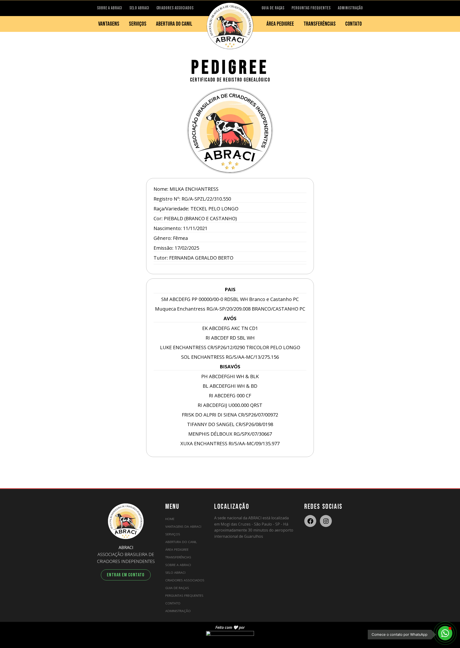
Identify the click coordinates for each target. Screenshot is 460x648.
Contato (172, 603)
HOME (169, 519)
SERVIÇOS (137, 23)
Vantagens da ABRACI (183, 526)
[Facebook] (310, 521)
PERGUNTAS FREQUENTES (311, 8)
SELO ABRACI (139, 8)
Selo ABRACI (175, 572)
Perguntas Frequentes (184, 595)
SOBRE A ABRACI (109, 8)
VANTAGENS (108, 23)
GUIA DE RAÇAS (273, 8)
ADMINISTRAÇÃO (350, 8)
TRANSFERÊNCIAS (320, 23)
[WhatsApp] (445, 633)
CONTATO (353, 23)
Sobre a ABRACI (178, 565)
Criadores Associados (184, 580)
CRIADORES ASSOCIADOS (175, 8)
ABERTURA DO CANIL (174, 23)
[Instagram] (326, 521)
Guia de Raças (177, 588)
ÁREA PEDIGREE (280, 23)
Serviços (172, 534)
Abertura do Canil (181, 542)
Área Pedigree (177, 549)
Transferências (178, 557)
